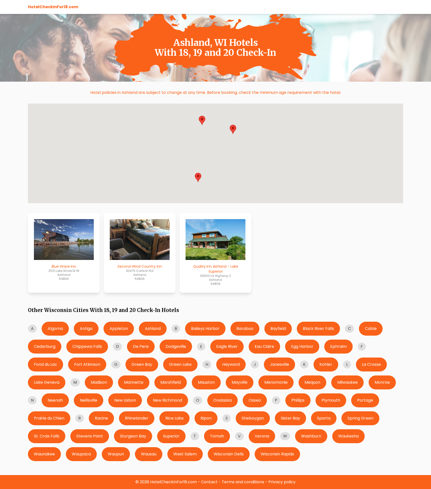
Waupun (116, 454)
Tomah (217, 436)
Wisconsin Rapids (277, 454)
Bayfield (278, 328)
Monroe (382, 382)
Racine (101, 418)
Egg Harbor (302, 346)
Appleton (118, 328)
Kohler (326, 364)
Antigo (86, 328)
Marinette (133, 382)
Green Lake (180, 364)
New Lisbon (125, 400)
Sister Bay (290, 418)
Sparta (323, 418)
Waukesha (348, 436)
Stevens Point (89, 436)
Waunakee (44, 454)
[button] (233, 129)
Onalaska (222, 400)
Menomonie (276, 382)
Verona (262, 436)
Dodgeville (176, 346)
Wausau (148, 454)
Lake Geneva (46, 382)
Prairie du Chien (49, 418)
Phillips (298, 400)
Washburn (311, 436)
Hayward (231, 364)
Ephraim (338, 346)
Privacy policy (282, 482)
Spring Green (360, 418)
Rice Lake (174, 418)
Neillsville (88, 400)
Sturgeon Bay (133, 436)
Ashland (153, 328)
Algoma (55, 328)
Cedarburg (44, 346)
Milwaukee (347, 382)
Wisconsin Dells (229, 454)
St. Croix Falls (46, 436)
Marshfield (170, 382)
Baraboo (244, 328)
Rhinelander (136, 418)
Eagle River (227, 346)
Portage (365, 400)
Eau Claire (264, 346)
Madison (99, 382)
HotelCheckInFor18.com (53, 7)
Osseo (255, 400)
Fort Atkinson (87, 364)
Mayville (239, 382)
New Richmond (167, 400)
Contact (209, 482)
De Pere (141, 346)
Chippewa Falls (87, 346)
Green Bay (141, 364)
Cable (371, 328)
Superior (171, 436)
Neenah (55, 400)
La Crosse (371, 364)
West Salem (185, 454)
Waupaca (81, 454)
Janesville (279, 364)
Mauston (206, 382)
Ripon (206, 418)
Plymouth (331, 400)
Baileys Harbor (205, 328)
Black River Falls (318, 328)
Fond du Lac (45, 364)
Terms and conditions (243, 482)
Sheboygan (253, 418)
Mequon (312, 382)
